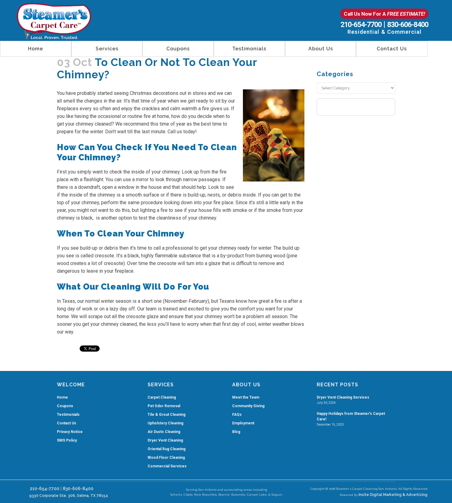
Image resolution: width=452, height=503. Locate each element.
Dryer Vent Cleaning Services (343, 397)
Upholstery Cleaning (165, 423)
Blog (236, 432)
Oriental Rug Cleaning (166, 449)
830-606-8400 (407, 24)
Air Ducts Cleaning (164, 432)
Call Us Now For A (384, 14)
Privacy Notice (70, 432)
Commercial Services (167, 466)
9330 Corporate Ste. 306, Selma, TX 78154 (67, 495)
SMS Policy (67, 440)
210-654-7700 (361, 24)
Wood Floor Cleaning (166, 457)
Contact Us (66, 423)
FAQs (237, 414)
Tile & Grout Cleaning (166, 414)
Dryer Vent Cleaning (165, 440)
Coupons (65, 406)
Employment (243, 423)
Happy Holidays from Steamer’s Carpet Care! (351, 416)
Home (62, 397)
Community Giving (248, 406)
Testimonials (68, 414)
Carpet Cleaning (162, 397)
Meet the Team (245, 397)
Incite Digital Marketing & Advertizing (393, 495)
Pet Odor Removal (164, 406)
